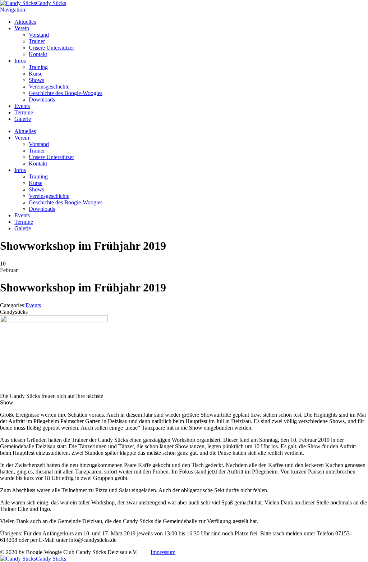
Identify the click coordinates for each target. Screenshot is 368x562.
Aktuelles (25, 22)
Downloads (42, 99)
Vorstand (39, 35)
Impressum (163, 552)
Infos (20, 61)
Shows (36, 80)
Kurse (35, 74)
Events (22, 106)
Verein (21, 28)
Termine (23, 112)
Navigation (12, 9)
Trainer (37, 41)
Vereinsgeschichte (49, 86)
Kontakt (38, 54)
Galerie (22, 119)
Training (38, 67)
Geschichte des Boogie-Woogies (65, 93)
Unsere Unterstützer (51, 48)
